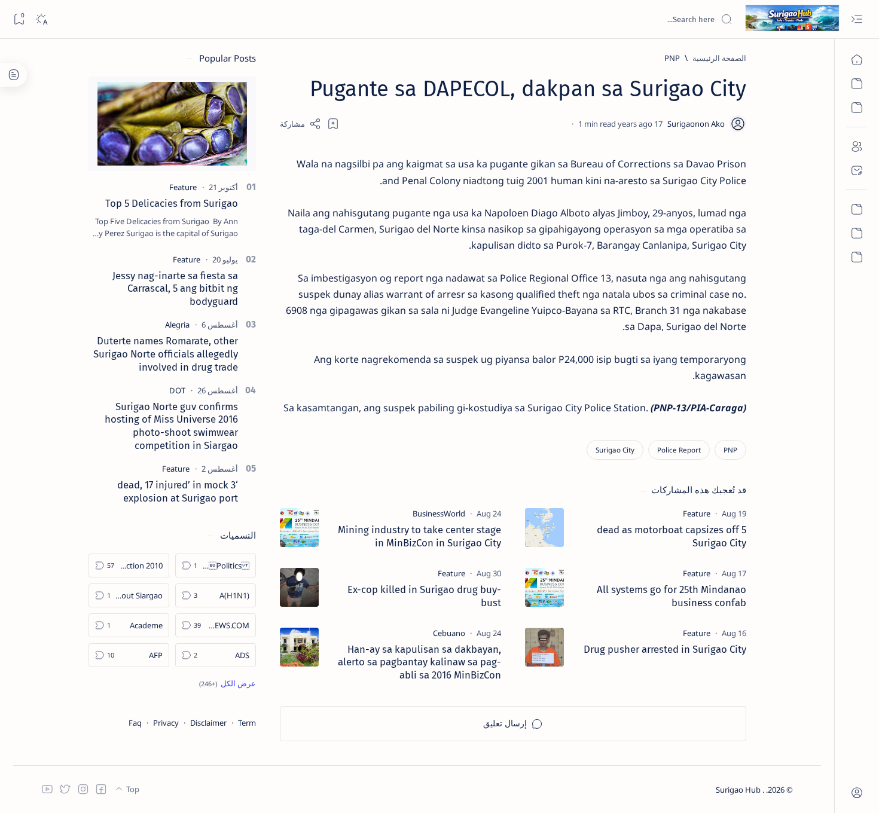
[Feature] (183, 187)
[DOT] (177, 390)
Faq (135, 722)
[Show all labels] (227, 683)
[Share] (300, 124)
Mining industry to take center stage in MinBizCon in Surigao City (419, 536)
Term (247, 722)
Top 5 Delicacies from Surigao (171, 203)
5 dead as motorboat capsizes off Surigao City (671, 536)
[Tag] (696, 513)
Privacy (166, 722)
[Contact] (856, 170)
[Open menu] (856, 19)
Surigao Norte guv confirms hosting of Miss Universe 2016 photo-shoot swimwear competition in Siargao (171, 426)
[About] (856, 146)
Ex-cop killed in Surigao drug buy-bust (424, 596)
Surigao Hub (739, 789)
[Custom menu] (856, 209)
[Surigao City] (615, 450)
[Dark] (40, 19)
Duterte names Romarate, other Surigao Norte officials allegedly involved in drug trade (165, 354)
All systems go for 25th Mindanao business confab (671, 596)
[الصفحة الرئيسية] (856, 60)
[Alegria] (177, 324)
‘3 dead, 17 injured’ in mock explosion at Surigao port (177, 491)
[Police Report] (679, 450)
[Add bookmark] (333, 124)
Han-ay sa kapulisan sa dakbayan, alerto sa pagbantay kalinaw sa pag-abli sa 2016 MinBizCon (419, 662)
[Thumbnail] (544, 527)
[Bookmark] (18, 19)
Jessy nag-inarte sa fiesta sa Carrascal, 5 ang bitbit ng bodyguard (175, 289)
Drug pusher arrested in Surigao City (665, 649)
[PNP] (730, 450)
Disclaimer (208, 722)
